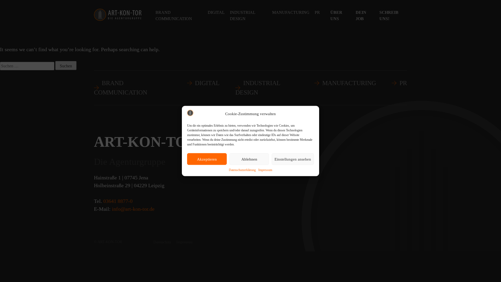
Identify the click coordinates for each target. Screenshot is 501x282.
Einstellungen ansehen (293, 159)
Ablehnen (249, 159)
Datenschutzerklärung (242, 170)
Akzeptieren (207, 159)
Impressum (265, 170)
